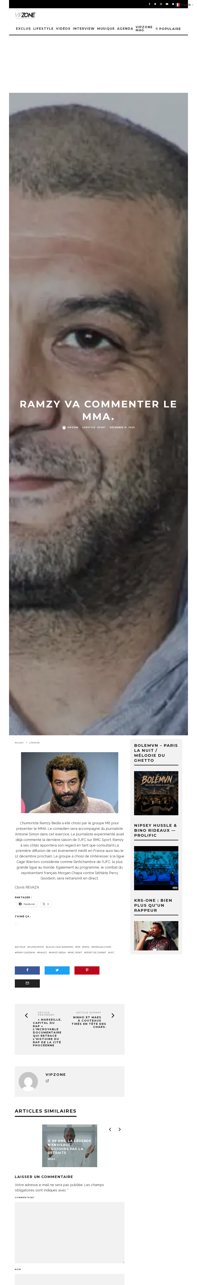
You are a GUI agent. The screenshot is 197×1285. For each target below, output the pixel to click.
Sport (101, 427)
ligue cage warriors (60, 947)
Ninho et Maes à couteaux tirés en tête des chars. (89, 1022)
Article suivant (88, 1012)
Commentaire (25, 1197)
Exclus (23, 28)
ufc (112, 952)
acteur (20, 947)
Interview (84, 28)
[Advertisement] (98, 64)
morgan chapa (102, 947)
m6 (78, 947)
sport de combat (96, 952)
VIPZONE (73, 427)
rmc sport (75, 952)
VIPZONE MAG (144, 28)
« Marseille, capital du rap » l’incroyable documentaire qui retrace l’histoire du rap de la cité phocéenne (47, 1032)
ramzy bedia (58, 952)
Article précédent (46, 1013)
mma (86, 947)
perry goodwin (25, 952)
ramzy (43, 952)
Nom (19, 1269)
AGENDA (125, 28)
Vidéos (63, 28)
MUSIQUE (106, 28)
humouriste (36, 947)
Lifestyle (43, 28)
